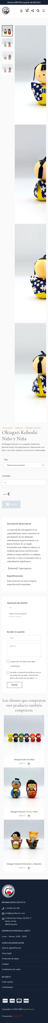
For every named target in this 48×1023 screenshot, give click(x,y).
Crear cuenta (7, 982)
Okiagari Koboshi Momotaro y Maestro (24, 864)
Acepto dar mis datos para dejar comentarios (22, 663)
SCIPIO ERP (17, 1016)
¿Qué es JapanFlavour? (11, 948)
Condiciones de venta (11, 969)
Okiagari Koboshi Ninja (24, 759)
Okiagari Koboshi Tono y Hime (24, 811)
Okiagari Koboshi (33, 427)
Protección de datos (10, 958)
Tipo (6, 459)
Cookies (5, 964)
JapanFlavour (28, 1009)
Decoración (7, 427)
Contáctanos (7, 987)
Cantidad (6, 476)
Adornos (19, 427)
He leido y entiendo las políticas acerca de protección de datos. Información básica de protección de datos (25, 675)
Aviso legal (6, 953)
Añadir (13, 504)
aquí (36, 678)
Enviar (15, 685)
